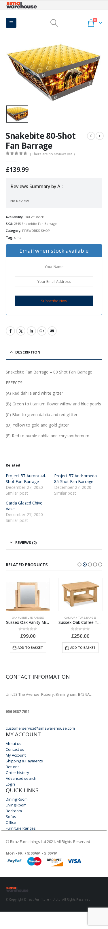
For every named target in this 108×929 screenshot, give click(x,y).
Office (11, 822)
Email (52, 331)
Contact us (15, 749)
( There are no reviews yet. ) (52, 154)
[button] (79, 564)
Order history (17, 772)
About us (13, 743)
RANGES (39, 618)
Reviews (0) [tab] (26, 542)
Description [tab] (27, 352)
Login (10, 784)
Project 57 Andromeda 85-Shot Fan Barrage (75, 478)
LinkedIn (31, 331)
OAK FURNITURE (22, 618)
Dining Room (17, 799)
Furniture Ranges (21, 828)
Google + (41, 331)
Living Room (16, 805)
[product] (28, 594)
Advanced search (21, 778)
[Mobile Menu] (11, 23)
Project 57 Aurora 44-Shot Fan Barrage (26, 478)
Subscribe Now (54, 300)
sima (17, 237)
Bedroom (14, 810)
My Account (16, 755)
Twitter (20, 331)
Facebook (10, 331)
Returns (13, 766)
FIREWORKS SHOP (36, 230)
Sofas (11, 816)
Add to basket (30, 647)
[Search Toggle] (54, 23)
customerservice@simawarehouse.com (40, 728)
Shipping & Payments (24, 761)
